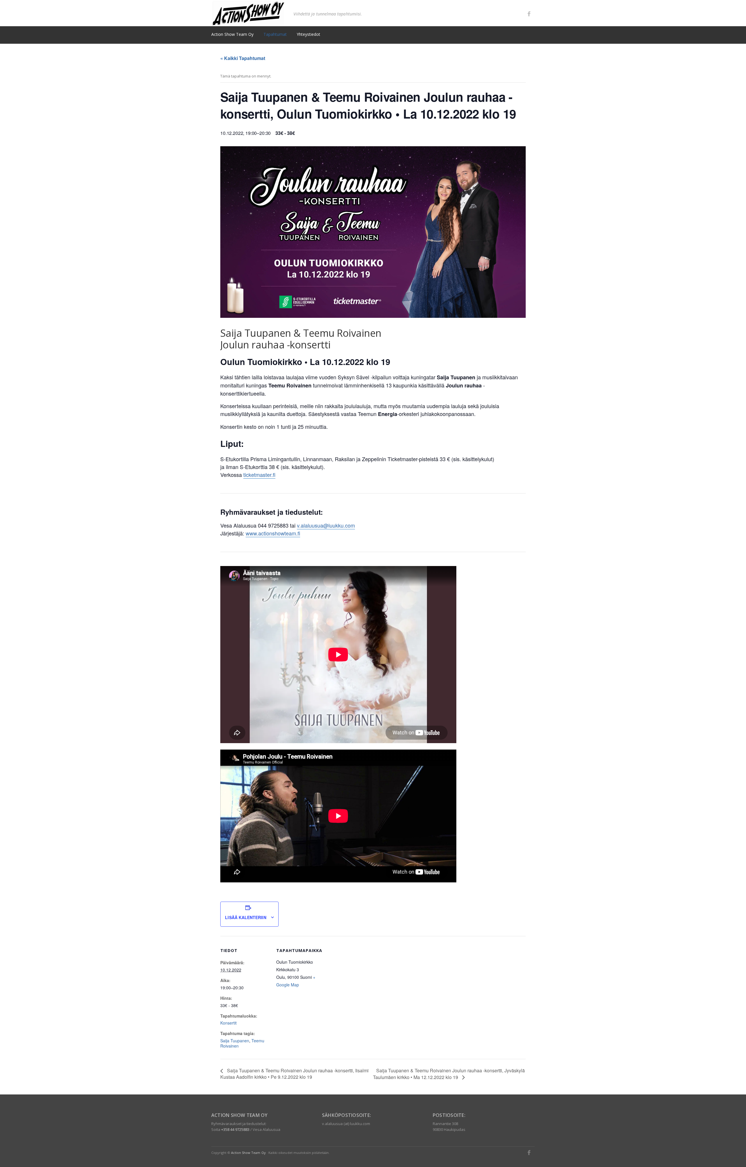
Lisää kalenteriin (245, 917)
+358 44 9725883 (235, 1129)
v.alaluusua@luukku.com (326, 525)
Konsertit (228, 1023)
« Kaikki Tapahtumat (242, 58)
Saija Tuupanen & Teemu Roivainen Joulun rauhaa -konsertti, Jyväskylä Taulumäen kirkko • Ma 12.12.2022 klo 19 (449, 1073)
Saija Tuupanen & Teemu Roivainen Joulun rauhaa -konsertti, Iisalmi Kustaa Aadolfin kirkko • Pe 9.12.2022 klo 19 (294, 1073)
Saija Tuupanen (234, 1040)
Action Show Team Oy (248, 1152)
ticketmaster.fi (259, 474)
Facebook (529, 14)
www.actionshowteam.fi (273, 533)
